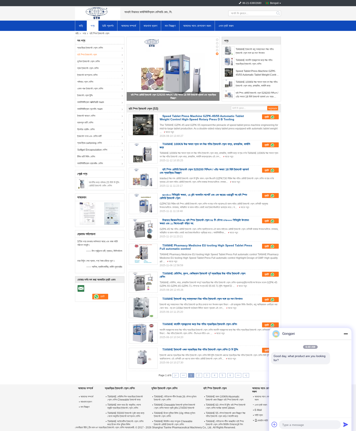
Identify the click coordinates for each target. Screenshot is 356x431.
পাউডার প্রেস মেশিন (85, 81)
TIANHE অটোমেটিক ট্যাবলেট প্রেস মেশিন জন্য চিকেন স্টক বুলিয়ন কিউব (125, 423)
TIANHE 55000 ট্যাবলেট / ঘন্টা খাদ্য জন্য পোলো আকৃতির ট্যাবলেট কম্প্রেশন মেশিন (125, 415)
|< (175, 375)
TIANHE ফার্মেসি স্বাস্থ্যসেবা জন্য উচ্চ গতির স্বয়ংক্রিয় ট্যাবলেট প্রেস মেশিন (254, 62)
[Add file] (274, 424)
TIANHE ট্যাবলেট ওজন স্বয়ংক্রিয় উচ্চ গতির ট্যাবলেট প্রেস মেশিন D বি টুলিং (200, 349)
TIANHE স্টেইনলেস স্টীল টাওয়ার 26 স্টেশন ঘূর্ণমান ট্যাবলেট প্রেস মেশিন (175, 398)
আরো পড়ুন (169, 132)
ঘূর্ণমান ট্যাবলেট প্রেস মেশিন (88, 61)
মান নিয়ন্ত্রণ (170, 25)
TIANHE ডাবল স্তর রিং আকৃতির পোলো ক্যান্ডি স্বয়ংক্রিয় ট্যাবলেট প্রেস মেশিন (124, 406)
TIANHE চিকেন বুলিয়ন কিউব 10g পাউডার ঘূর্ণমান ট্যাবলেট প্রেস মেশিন (174, 415)
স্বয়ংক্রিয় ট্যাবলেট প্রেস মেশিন (90, 47)
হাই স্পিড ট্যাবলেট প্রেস (87, 54)
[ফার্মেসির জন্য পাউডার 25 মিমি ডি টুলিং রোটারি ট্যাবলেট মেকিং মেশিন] (81, 183)
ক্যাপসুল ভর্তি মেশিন (85, 122)
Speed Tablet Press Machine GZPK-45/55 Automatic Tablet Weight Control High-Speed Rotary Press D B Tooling (257, 73)
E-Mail (258, 410)
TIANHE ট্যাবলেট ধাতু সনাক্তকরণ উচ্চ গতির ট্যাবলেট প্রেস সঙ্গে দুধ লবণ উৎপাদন (255, 51)
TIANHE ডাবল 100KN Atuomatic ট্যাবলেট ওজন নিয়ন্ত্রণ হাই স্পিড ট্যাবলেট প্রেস (224, 398)
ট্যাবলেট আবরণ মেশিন (86, 115)
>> (238, 375)
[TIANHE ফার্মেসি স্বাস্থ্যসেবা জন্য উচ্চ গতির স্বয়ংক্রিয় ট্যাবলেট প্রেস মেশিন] (229, 61)
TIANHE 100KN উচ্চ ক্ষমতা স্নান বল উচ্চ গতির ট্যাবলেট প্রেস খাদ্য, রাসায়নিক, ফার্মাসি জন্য (257, 84)
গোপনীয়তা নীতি (81, 427)
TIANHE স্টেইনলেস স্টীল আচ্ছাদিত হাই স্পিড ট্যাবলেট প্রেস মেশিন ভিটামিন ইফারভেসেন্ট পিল (225, 423)
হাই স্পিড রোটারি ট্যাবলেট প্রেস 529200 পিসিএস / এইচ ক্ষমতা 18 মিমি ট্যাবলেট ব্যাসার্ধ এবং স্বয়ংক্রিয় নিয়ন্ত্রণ (257, 94)
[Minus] (345, 333)
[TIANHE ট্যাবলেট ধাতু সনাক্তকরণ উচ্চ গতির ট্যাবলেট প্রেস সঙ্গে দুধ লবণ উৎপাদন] (229, 50)
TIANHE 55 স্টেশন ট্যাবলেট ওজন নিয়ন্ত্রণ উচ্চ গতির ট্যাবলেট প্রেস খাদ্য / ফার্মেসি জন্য (225, 415)
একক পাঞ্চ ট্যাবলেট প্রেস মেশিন (90, 88)
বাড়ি (81, 25)
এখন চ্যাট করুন (226, 25)
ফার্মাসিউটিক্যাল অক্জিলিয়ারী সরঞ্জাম (90, 102)
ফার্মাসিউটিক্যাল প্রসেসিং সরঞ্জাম (90, 109)
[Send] (345, 424)
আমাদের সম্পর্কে (128, 25)
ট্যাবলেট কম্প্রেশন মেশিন (87, 75)
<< (183, 375)
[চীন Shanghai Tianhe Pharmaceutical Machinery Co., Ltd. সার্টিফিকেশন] (87, 213)
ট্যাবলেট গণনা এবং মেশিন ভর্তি (89, 136)
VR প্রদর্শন (108, 25)
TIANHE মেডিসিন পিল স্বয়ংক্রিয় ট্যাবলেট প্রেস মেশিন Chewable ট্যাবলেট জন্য (125, 398)
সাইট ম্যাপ (259, 415)
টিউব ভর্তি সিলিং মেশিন (86, 156)
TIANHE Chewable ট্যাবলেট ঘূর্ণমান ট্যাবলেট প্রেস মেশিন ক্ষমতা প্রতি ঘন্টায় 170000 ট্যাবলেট (174, 406)
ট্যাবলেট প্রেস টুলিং (85, 95)
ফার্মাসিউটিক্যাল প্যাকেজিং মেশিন (90, 163)
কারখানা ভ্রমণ (150, 25)
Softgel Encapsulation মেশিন (92, 149)
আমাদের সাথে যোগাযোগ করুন (197, 25)
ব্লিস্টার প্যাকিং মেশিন (86, 129)
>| (246, 375)
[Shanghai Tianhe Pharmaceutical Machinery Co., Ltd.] (97, 13)
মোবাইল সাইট (262, 420)
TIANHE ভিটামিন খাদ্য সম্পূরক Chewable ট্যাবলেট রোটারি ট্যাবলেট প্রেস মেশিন (173, 423)
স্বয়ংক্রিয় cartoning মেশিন (89, 143)
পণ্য (93, 25)
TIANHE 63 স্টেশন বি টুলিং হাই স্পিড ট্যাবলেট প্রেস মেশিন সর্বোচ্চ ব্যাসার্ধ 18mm (225, 406)
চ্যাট (267, 116)
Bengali (274, 3)
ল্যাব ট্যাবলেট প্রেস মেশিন (87, 68)
